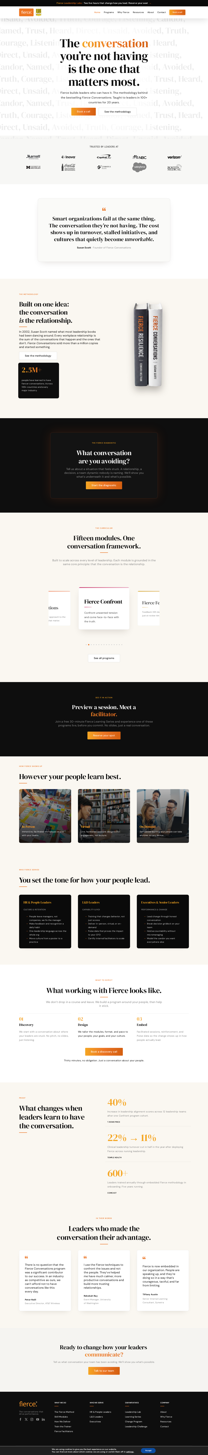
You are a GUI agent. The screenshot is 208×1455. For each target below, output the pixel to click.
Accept (148, 1450)
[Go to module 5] (96, 644)
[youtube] (37, 1419)
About (163, 1412)
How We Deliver (62, 1421)
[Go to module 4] (93, 644)
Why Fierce (166, 1416)
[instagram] (31, 1419)
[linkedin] (43, 1419)
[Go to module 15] (121, 644)
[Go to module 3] (91, 644)
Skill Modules (61, 1416)
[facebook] (20, 1419)
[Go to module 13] (116, 644)
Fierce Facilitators (63, 1431)
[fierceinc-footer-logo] (28, 1401)
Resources (165, 1421)
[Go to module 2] (88, 644)
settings (130, 1452)
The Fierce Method (64, 1412)
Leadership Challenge (136, 1426)
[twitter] (26, 1419)
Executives (95, 1421)
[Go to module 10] (109, 644)
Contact (164, 1426)
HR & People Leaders (100, 1412)
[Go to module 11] (111, 644)
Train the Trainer (62, 1426)
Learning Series (133, 1416)
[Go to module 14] (119, 644)
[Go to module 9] (106, 644)
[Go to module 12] (114, 644)
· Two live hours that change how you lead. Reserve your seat (104, 3)
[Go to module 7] (101, 644)
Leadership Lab (133, 1412)
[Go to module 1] (86, 644)
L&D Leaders (96, 1416)
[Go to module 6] (98, 644)
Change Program (133, 1421)
